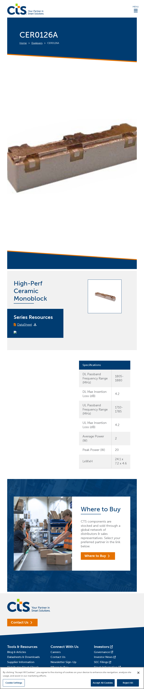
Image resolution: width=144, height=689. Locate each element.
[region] (72, 678)
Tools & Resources (22, 647)
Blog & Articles (16, 652)
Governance (102, 652)
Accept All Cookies (103, 682)
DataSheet (24, 325)
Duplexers (36, 43)
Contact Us (19, 622)
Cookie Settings (13, 682)
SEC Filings (101, 662)
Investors (101, 647)
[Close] (138, 673)
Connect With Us (64, 647)
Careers (56, 652)
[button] (135, 9)
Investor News (103, 657)
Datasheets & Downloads (23, 657)
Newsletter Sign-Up (63, 662)
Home (23, 43)
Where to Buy (95, 556)
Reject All (128, 682)
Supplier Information (20, 662)
